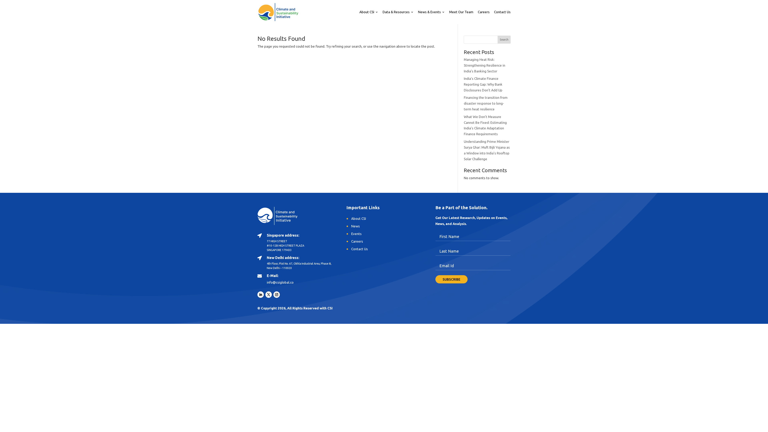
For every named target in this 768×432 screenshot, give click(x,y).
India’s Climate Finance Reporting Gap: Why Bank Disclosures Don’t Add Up (483, 84)
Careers (484, 12)
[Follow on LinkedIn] (260, 294)
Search (504, 39)
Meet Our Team (461, 12)
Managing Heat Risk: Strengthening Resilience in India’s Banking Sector (484, 65)
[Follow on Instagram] (276, 294)
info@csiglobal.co (280, 282)
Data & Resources (396, 12)
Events (356, 234)
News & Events (429, 12)
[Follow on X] (268, 294)
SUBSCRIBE (451, 279)
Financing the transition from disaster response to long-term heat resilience (486, 103)
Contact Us (502, 12)
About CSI (366, 12)
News (355, 226)
